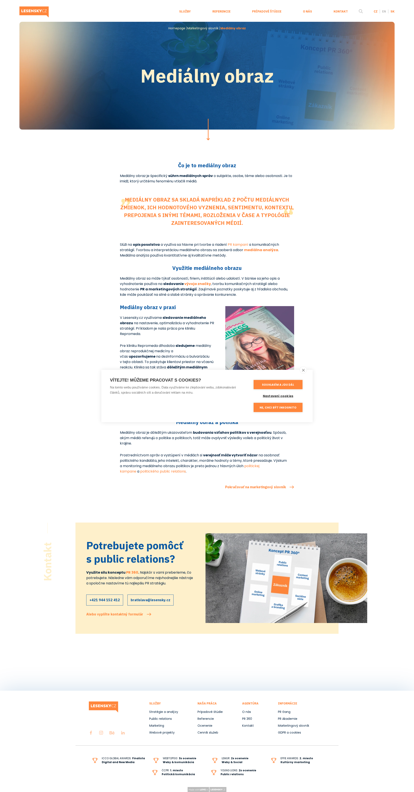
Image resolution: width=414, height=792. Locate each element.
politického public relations (163, 471)
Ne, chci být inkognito (278, 407)
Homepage (176, 28)
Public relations (160, 719)
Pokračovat (208, 129)
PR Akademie (287, 719)
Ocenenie (205, 725)
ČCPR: (178, 772)
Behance (112, 733)
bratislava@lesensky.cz (150, 600)
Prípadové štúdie (266, 11)
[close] (303, 370)
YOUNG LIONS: (230, 770)
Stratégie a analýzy (163, 712)
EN (384, 11)
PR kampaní (238, 244)
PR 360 (132, 572)
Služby (185, 11)
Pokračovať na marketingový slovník (255, 487)
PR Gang (284, 712)
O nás (307, 11)
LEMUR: (226, 758)
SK (392, 11)
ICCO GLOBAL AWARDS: (123, 760)
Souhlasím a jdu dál (278, 384)
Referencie (221, 11)
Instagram (101, 733)
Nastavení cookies (278, 396)
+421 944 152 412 (104, 600)
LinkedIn (123, 733)
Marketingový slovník (202, 28)
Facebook (91, 733)
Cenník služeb (208, 732)
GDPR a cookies (289, 732)
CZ (376, 11)
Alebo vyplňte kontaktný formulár (114, 614)
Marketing (156, 725)
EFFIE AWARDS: (297, 760)
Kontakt (341, 11)
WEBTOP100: (179, 760)
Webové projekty (162, 732)
